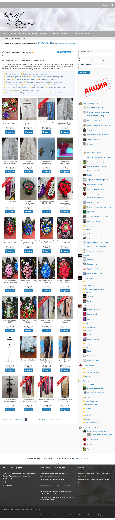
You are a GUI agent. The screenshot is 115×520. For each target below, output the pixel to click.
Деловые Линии (45, 485)
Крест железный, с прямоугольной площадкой (10, 401)
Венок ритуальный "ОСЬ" (28, 281)
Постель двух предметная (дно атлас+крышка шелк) (65, 123)
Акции (54, 56)
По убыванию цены (32, 56)
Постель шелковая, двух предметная (28, 163)
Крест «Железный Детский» (28, 123)
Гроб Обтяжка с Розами (65, 321)
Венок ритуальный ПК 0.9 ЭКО (46, 202)
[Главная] (2, 38)
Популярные (45, 56)
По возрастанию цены (16, 56)
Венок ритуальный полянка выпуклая (10, 123)
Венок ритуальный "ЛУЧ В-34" (64, 281)
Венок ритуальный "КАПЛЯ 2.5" (46, 281)
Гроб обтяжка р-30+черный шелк (28, 400)
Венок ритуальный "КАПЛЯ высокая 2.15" (10, 282)
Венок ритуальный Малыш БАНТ (46, 242)
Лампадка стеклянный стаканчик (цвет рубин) (65, 163)
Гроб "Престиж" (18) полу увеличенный (46, 361)
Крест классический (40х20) (9, 361)
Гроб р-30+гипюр (46, 122)
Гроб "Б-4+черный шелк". (46, 400)
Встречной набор (28, 360)
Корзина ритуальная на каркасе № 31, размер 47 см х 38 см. (28, 202)
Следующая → (17, 419)
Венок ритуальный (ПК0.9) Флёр (28, 242)
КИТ (53, 485)
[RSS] (33, 52)
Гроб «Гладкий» (10, 201)
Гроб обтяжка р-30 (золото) (65, 400)
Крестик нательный (46, 162)
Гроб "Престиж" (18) (65, 361)
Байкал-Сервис (65, 485)
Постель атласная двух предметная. (10, 162)
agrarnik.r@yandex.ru (67, 43)
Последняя (41, 419)
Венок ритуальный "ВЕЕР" (10, 321)
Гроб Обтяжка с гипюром (46, 321)
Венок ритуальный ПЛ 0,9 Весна (64, 242)
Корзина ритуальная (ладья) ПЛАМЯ (65, 202)
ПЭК (57, 485)
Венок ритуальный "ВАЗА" (28, 321)
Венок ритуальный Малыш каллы (10, 242)
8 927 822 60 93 (82, 458)
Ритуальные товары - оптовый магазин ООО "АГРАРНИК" (25, 509)
